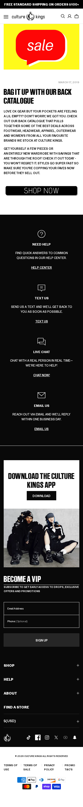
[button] (76, 16)
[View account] (69, 16)
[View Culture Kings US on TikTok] (28, 737)
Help (8, 679)
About (10, 693)
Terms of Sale (30, 767)
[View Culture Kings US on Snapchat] (74, 737)
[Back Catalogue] (41, 191)
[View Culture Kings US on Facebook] (37, 737)
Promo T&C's (70, 767)
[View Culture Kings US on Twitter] (56, 737)
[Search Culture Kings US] (62, 16)
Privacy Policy (49, 767)
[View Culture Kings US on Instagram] (47, 737)
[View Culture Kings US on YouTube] (65, 737)
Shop (9, 665)
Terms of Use (11, 767)
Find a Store (16, 707)
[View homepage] (28, 15)
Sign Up (42, 640)
